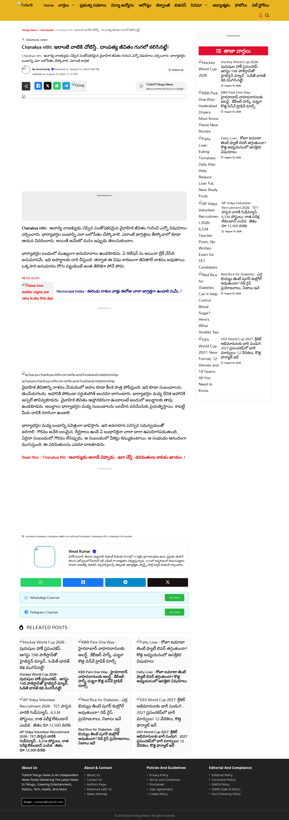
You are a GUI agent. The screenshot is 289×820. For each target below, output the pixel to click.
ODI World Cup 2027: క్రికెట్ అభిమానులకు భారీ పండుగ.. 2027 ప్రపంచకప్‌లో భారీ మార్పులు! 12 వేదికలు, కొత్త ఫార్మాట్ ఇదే (162, 738)
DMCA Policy (220, 784)
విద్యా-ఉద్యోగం (122, 5)
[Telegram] (66, 86)
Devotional (46, 30)
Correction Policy (223, 780)
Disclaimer (156, 784)
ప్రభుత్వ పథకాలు (93, 5)
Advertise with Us (99, 789)
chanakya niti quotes (120, 536)
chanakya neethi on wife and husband (68, 536)
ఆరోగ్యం (145, 5)
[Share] (26, 86)
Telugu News (29, 30)
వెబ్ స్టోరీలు (260, 5)
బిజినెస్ (180, 5)
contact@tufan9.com (48, 802)
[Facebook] (38, 86)
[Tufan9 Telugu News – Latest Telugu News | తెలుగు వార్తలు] (28, 5)
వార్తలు (63, 5)
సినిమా (196, 5)
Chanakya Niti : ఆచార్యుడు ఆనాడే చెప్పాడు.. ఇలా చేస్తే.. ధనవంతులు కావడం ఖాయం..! (114, 457)
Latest (43, 39)
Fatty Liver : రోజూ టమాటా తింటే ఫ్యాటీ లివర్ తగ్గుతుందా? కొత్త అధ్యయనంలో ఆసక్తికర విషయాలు (162, 676)
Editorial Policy (222, 775)
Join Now (174, 597)
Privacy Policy (158, 775)
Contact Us (94, 780)
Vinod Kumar (43, 69)
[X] (47, 86)
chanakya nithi (99, 536)
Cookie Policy (158, 794)
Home (49, 5)
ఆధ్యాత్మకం (221, 5)
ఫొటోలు (241, 5)
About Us (93, 775)
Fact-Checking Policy (226, 794)
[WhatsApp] (57, 86)
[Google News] (78, 86)
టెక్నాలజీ (163, 5)
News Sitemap (97, 794)
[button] (267, 15)
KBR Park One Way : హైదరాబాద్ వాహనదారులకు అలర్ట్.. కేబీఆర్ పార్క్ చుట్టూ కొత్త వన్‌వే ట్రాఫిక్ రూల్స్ (103, 678)
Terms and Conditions (164, 780)
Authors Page (96, 784)
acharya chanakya (36, 536)
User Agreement (161, 789)
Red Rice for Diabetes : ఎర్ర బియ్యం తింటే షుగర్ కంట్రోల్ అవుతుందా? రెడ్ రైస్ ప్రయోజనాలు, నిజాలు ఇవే (104, 736)
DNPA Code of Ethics (226, 789)
